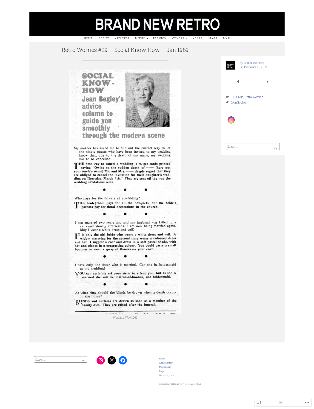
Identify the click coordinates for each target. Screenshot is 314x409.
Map (226, 38)
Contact (169, 362)
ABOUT (104, 38)
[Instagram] (101, 360)
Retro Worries (254, 97)
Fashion (160, 38)
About (162, 362)
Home (88, 38)
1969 (234, 97)
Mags (212, 38)
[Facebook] (123, 360)
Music (140, 38)
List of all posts (166, 375)
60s (240, 97)
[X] (112, 360)
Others (178, 38)
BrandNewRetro (254, 63)
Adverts (122, 38)
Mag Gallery (165, 366)
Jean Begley (239, 102)
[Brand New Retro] (157, 11)
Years (198, 38)
